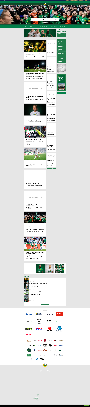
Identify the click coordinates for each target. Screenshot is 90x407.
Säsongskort (36, 397)
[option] (30, 268)
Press (37, 393)
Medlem (37, 395)
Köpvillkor (37, 399)
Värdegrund (37, 392)
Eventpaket (53, 392)
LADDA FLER (51, 168)
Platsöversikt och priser (35, 398)
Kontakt (37, 394)
